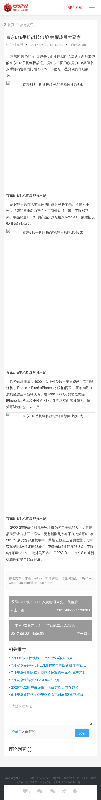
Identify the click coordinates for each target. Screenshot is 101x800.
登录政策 (45, 782)
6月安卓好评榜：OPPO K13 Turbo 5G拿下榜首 (47, 694)
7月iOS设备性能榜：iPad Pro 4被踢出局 (42, 657)
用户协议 (31, 782)
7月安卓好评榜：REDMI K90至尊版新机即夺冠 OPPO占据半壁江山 (47, 665)
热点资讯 (27, 24)
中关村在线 (14, 44)
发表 (82, 733)
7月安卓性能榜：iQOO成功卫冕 (35, 679)
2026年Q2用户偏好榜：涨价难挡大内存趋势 (44, 687)
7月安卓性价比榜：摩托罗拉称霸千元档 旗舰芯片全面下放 (50, 672)
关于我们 (82, 778)
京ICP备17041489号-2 (68, 782)
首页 (9, 24)
